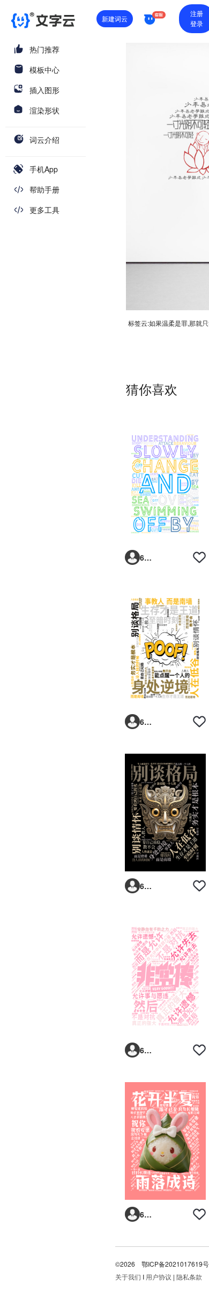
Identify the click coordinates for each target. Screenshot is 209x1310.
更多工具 (44, 209)
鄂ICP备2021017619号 (175, 1263)
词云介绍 (44, 139)
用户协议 (158, 1276)
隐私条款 (189, 1276)
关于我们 (128, 1276)
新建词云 (115, 18)
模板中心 (44, 69)
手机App (43, 169)
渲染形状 (44, 110)
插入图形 (44, 90)
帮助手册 (44, 189)
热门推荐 (44, 49)
